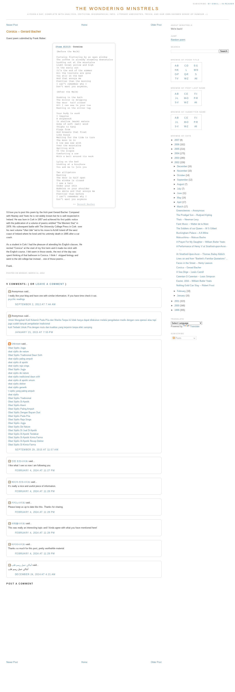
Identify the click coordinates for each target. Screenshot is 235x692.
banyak (23, 323)
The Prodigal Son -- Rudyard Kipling (194, 215)
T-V (176, 78)
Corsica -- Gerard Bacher (23, 31)
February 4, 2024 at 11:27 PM (35, 470)
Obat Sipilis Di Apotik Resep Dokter (26, 441)
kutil (10, 327)
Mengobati (20, 320)
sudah (16, 323)
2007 (176, 140)
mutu (42, 327)
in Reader (228, 4)
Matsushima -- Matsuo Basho (191, 237)
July (179, 188)
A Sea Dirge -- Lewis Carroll (190, 272)
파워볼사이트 (18, 523)
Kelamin (35, 320)
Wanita (57, 320)
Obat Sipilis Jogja (17, 348)
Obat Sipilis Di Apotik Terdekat (23, 434)
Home (84, 25)
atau (150, 320)
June (179, 193)
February (181, 291)
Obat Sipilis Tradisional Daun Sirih (25, 355)
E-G (196, 65)
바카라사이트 (18, 544)
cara (137, 320)
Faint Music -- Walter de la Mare (192, 224)
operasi (143, 320)
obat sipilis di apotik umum (21, 380)
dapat (86, 320)
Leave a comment (50, 284)
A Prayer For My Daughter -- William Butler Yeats (200, 242)
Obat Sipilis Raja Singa (19, 419)
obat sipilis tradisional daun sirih (24, 376)
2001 (176, 301)
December (182, 166)
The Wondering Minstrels (117, 8)
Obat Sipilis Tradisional (19, 398)
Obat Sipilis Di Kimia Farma (22, 444)
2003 (176, 158)
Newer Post (12, 25)
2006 (176, 144)
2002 (176, 162)
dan (52, 320)
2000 (176, 305)
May (179, 197)
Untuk (11, 320)
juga (10, 323)
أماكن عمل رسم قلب (22, 565)
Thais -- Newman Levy (187, 219)
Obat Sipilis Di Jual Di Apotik (22, 430)
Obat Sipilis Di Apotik (18, 401)
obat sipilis (13, 394)
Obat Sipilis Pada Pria (19, 416)
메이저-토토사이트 (21, 482)
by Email (213, 4)
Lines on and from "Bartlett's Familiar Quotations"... (202, 258)
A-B (177, 65)
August (180, 184)
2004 (176, 153)
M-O (186, 98)
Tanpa (65, 320)
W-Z (186, 78)
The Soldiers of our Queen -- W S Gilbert (196, 228)
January (181, 295)
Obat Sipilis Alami (17, 405)
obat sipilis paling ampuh (20, 358)
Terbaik (16, 327)
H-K (177, 70)
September (182, 179)
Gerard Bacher (86, 204)
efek (81, 327)
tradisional (45, 323)
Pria (47, 320)
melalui (103, 320)
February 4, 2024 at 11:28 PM (35, 491)
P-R (196, 98)
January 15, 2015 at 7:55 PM (34, 332)
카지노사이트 (18, 502)
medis (123, 320)
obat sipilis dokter (17, 383)
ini (70, 320)
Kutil (28, 320)
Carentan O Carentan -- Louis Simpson (195, 276)
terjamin (68, 327)
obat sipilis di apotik (18, 362)
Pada (42, 320)
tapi (154, 320)
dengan (130, 320)
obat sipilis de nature (18, 351)
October (181, 175)
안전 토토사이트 (20, 461)
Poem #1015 (63, 47)
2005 (176, 149)
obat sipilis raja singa (18, 366)
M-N (196, 70)
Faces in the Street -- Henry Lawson (194, 263)
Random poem (178, 39)
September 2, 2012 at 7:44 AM (35, 304)
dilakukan (94, 320)
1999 (176, 310)
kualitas (54, 327)
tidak (74, 320)
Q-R (186, 74)
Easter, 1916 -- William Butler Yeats (194, 281)
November (182, 171)
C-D (186, 65)
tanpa (75, 327)
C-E (186, 94)
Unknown (16, 343)
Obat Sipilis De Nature (19, 426)
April (179, 202)
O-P (177, 74)
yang (60, 327)
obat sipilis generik (17, 387)
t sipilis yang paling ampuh (21, 391)
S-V (177, 102)
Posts (178, 338)
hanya (80, 320)
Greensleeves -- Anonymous (190, 210)
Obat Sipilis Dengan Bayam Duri (24, 412)
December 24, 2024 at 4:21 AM (35, 574)
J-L (176, 98)
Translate (194, 326)
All (196, 78)
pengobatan (113, 320)
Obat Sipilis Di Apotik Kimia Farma (25, 437)
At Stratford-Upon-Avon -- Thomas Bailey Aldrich (200, 254)
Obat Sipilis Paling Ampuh (21, 409)
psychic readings (16, 299)
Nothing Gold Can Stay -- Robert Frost (195, 285)
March (180, 206)
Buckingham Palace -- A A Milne (192, 233)
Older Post (156, 25)
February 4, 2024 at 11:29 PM (35, 553)
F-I (195, 94)
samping (88, 327)
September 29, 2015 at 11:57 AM (36, 449)
